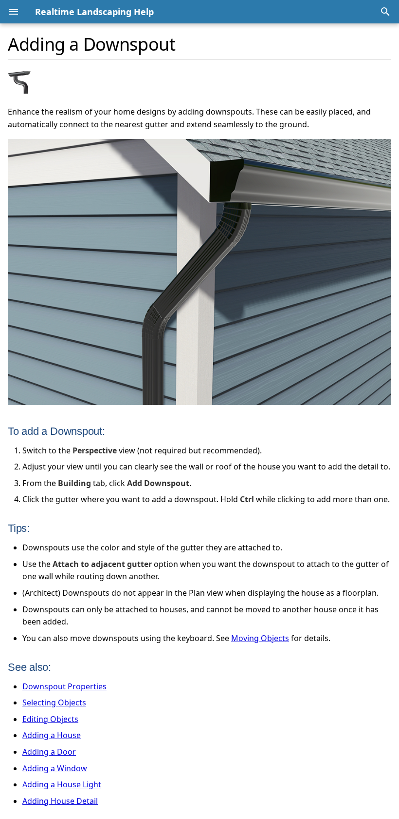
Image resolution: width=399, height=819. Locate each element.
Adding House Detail (60, 801)
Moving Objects (260, 638)
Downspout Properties (64, 686)
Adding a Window (54, 768)
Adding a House (51, 735)
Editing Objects (50, 719)
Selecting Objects (54, 702)
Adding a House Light (61, 784)
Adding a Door (49, 751)
